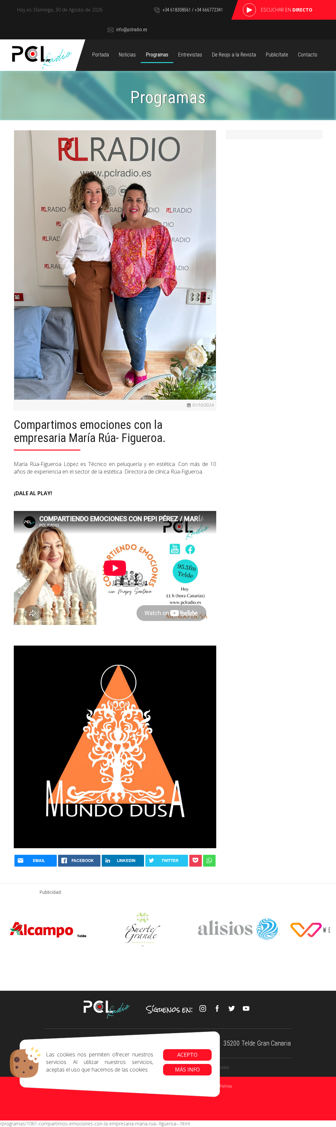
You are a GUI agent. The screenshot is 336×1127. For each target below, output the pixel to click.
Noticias (127, 55)
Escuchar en (286, 10)
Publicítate (277, 55)
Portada (100, 55)
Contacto (307, 55)
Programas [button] (157, 55)
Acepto (187, 1054)
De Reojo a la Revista (234, 55)
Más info (187, 1069)
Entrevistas (190, 55)
